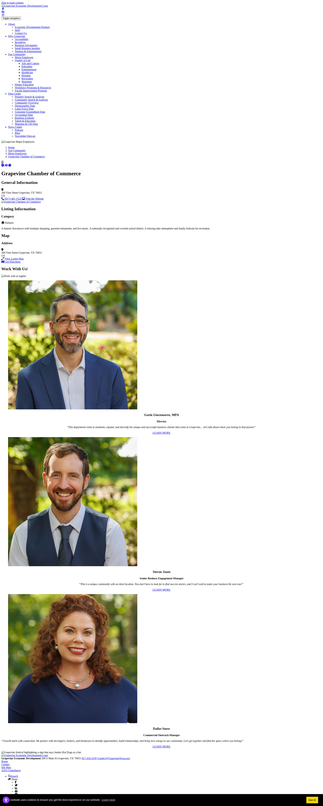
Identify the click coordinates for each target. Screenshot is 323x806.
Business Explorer (24, 117)
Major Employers (24, 57)
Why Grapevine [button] (16, 36)
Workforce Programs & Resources (33, 87)
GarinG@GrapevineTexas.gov (114, 758)
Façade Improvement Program (31, 90)
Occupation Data (24, 114)
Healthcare (27, 72)
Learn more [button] (108, 799)
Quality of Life (23, 60)
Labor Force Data (24, 108)
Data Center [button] (14, 93)
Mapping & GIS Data (26, 124)
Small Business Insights (27, 48)
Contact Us (21, 33)
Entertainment (29, 69)
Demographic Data (25, 105)
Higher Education (24, 84)
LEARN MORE (161, 432)
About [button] (11, 24)
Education (27, 66)
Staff (17, 30)
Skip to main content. (12, 2)
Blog (17, 133)
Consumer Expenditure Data (30, 111)
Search (14, 776)
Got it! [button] (312, 800)
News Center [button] (15, 127)
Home (4, 761)
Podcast (19, 130)
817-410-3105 (89, 758)
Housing (26, 75)
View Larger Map (14, 258)
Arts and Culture (30, 63)
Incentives (20, 42)
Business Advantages (26, 45)
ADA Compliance (11, 770)
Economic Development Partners (32, 27)
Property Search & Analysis (29, 96)
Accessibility (21, 39)
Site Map (6, 767)
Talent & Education (25, 120)
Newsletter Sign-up (25, 136)
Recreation (27, 78)
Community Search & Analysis (31, 99)
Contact (5, 764)
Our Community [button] (17, 54)
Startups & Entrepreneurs (28, 51)
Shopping (27, 81)
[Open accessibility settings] (6, 800)
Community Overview (27, 102)
